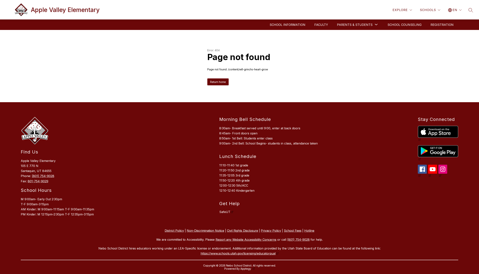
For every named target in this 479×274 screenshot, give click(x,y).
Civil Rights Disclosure (242, 230)
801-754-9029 (38, 181)
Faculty (321, 25)
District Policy (174, 230)
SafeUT (224, 212)
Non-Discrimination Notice (205, 230)
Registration (442, 25)
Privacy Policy (271, 230)
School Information (287, 25)
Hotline (309, 230)
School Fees (292, 230)
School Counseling (405, 25)
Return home (218, 81)
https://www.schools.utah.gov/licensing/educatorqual (238, 253)
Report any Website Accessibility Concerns (246, 239)
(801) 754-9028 (43, 176)
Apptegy (246, 268)
